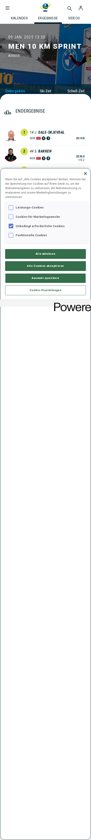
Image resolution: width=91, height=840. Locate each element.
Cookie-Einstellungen (45, 290)
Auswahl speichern (45, 278)
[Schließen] (85, 173)
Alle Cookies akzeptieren (45, 265)
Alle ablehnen (45, 253)
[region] (45, 504)
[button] (7, 5)
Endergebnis (15, 91)
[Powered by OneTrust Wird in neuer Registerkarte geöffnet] (71, 304)
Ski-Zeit (45, 91)
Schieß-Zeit (75, 91)
